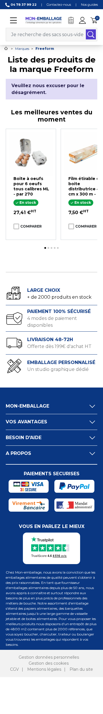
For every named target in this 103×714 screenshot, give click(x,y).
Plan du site (81, 669)
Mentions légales (44, 669)
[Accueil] (6, 48)
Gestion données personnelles (49, 657)
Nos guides (89, 5)
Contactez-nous (59, 5)
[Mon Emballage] (43, 20)
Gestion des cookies (49, 663)
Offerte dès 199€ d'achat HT (59, 346)
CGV (14, 669)
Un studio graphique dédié (58, 369)
